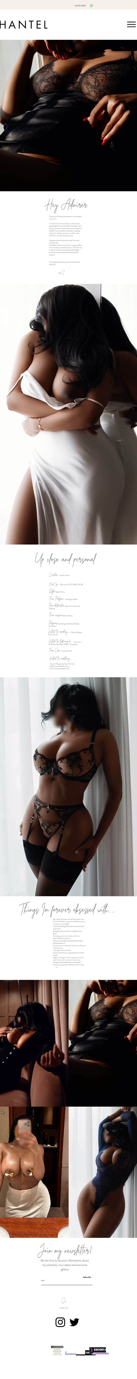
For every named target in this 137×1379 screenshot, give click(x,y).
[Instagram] (60, 1322)
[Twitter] (74, 1322)
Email (42, 1280)
